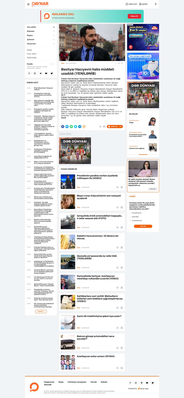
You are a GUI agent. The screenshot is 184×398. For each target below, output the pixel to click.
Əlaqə (60, 382)
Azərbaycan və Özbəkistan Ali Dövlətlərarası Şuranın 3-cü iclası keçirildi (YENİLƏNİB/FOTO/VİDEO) (44, 264)
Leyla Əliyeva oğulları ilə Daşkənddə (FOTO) (42, 157)
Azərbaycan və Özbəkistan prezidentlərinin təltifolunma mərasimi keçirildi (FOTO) (44, 168)
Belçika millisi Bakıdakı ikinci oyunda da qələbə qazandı (42, 221)
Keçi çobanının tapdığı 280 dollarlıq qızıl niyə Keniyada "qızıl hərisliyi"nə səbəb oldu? (44, 103)
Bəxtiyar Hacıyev (65, 134)
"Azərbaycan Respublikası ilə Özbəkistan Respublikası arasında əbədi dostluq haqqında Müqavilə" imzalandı (44, 240)
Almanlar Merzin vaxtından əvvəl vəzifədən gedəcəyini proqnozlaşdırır (43, 271)
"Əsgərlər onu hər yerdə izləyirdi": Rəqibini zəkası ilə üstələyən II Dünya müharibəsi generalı (44, 127)
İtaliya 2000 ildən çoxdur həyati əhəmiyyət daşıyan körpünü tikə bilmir (43, 256)
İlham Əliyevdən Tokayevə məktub (43, 88)
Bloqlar (29, 50)
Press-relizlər (31, 54)
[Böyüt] (122, 63)
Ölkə (78, 187)
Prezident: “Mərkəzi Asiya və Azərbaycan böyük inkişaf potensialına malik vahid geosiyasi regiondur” (44, 118)
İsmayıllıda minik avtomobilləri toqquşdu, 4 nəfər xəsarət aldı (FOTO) (43, 182)
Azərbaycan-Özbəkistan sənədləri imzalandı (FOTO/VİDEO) (43, 150)
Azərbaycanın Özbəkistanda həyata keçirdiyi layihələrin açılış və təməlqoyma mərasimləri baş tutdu (44, 191)
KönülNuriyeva (134, 120)
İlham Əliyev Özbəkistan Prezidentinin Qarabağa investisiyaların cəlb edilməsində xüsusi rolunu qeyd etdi (43, 213)
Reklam (104, 382)
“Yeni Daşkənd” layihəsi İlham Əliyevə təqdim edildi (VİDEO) (44, 135)
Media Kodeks (32, 58)
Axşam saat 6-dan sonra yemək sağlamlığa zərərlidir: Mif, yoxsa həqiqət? (44, 175)
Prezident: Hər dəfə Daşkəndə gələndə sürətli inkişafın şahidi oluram (43, 204)
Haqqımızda (49, 382)
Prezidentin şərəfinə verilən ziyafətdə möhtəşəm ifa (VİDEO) (44, 110)
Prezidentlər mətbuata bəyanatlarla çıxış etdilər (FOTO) (43, 95)
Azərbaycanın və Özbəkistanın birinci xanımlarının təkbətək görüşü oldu (42, 143)
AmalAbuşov (133, 146)
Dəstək (94, 382)
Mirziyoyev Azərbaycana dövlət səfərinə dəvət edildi (43, 197)
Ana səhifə (31, 27)
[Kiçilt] (116, 63)
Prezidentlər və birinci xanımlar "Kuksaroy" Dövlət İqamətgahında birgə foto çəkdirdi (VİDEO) (44, 292)
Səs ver (143, 226)
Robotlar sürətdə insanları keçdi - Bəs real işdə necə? (43, 299)
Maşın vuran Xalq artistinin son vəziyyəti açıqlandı (43, 162)
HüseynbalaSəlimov (135, 132)
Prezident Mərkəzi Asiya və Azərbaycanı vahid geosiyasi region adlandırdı (44, 248)
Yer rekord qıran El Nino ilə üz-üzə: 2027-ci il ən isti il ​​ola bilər (43, 278)
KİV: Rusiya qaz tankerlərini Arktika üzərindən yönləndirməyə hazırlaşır (44, 305)
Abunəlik (47, 385)
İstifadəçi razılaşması (77, 382)
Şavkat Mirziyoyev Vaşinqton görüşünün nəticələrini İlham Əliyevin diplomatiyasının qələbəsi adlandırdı (43, 230)
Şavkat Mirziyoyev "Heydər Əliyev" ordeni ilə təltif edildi (44, 285)
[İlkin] (119, 63)
